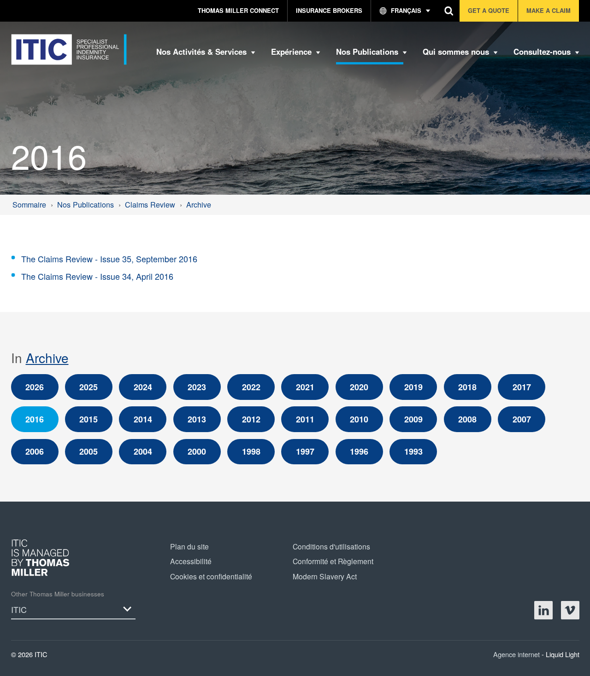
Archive (47, 357)
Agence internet (517, 654)
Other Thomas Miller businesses (57, 593)
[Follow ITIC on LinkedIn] (543, 610)
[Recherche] (449, 11)
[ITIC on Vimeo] (570, 610)
